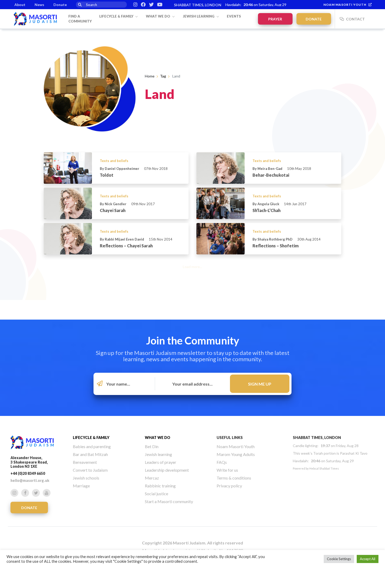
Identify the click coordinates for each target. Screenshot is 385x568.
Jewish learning (199, 16)
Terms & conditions (234, 477)
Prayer (275, 19)
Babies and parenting (92, 446)
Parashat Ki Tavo (353, 453)
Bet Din (151, 446)
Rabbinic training (160, 485)
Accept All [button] (367, 559)
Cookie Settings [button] (339, 559)
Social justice (156, 493)
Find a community (80, 19)
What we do (158, 16)
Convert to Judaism (90, 469)
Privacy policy (229, 485)
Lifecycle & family (116, 16)
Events (234, 16)
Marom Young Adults (236, 454)
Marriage (81, 485)
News (39, 4)
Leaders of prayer (160, 462)
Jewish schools (86, 477)
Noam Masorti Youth (344, 5)
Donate (60, 4)
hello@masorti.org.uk (29, 480)
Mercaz (152, 477)
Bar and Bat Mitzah (90, 454)
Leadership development (167, 469)
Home (150, 76)
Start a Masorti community (169, 501)
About (19, 4)
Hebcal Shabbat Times (324, 468)
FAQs (222, 462)
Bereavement (85, 462)
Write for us (227, 469)
